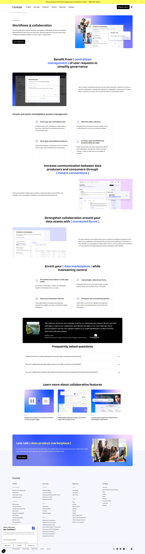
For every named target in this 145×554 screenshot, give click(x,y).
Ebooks (74, 504)
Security (49, 548)
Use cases (37, 7)
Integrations (15, 492)
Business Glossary (16, 506)
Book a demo (22, 457)
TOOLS (74, 487)
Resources (62, 7)
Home (13, 12)
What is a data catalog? (78, 522)
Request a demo (123, 7)
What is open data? (77, 515)
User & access (15, 520)
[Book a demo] (72, 450)
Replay (74, 513)
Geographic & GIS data (48, 536)
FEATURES (14, 501)
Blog (73, 502)
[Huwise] (17, 7)
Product (28, 7)
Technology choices (17, 494)
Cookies (42, 548)
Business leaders (46, 508)
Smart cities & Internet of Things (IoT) (51, 527)
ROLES (43, 503)
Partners (54, 7)
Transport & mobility (47, 497)
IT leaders (44, 511)
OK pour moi (31, 545)
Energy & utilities (46, 490)
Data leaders (45, 506)
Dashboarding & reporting (48, 524)
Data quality (15, 511)
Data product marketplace (18, 490)
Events (74, 511)
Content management (17, 517)
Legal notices (35, 548)
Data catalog (15, 504)
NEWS (73, 499)
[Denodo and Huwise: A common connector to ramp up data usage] (39, 405)
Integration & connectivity (18, 508)
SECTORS (44, 487)
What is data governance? (78, 520)
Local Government (47, 492)
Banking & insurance (47, 499)
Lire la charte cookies (9, 539)
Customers (45, 7)
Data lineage (15, 515)
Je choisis (19, 545)
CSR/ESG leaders (46, 513)
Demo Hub (75, 494)
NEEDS (43, 517)
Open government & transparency (50, 529)
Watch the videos (94, 2)
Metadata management (18, 513)
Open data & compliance (48, 531)
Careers (104, 494)
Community (75, 490)
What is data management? (79, 517)
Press (104, 496)
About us (105, 487)
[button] (4, 551)
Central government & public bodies (51, 494)
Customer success (16, 497)
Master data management (48, 533)
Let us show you (19, 42)
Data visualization (16, 522)
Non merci (7, 545)
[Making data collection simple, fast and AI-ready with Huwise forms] (72, 405)
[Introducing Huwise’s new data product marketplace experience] (106, 405)
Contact (105, 505)
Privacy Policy (26, 548)
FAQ (104, 492)
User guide (75, 492)
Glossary (74, 508)
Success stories (76, 506)
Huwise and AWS (107, 501)
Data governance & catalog (49, 522)
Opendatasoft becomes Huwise (110, 489)
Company (71, 7)
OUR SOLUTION (15, 487)
